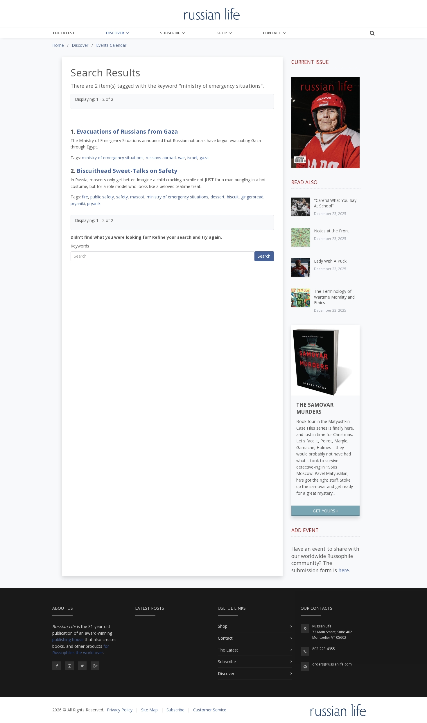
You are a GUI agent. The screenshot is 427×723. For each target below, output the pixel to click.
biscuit (233, 197)
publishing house (68, 639)
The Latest (63, 32)
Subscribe (170, 32)
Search (264, 256)
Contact (272, 32)
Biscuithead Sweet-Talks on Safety (127, 171)
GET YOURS (324, 511)
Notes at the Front (331, 231)
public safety (102, 197)
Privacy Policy (119, 710)
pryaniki (78, 203)
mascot (137, 197)
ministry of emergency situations (112, 157)
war (181, 157)
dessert (218, 197)
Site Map (149, 710)
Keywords (80, 246)
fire (85, 197)
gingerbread (252, 197)
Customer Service (209, 710)
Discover (115, 32)
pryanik (94, 203)
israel (192, 157)
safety (122, 197)
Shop (221, 32)
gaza (204, 157)
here (343, 570)
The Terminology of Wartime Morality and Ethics (334, 296)
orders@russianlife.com (332, 664)
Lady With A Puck (330, 261)
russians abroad (161, 157)
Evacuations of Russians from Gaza (127, 131)
